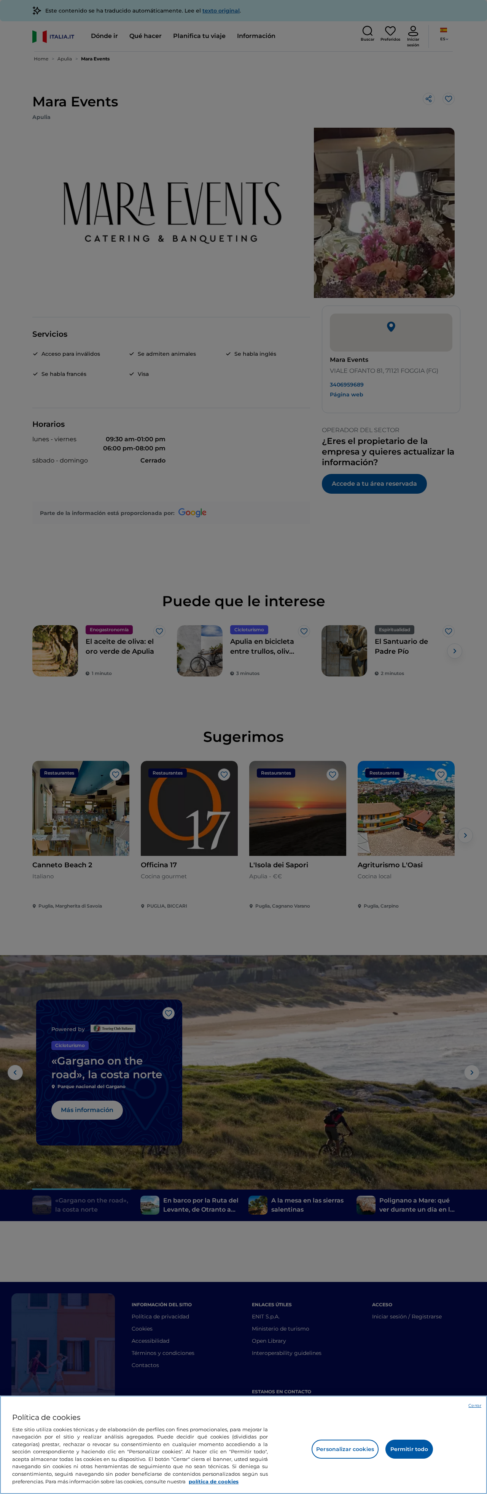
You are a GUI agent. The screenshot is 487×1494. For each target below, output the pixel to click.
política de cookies (214, 1481)
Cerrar (474, 1405)
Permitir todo (409, 1449)
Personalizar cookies (345, 1449)
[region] (243, 1445)
